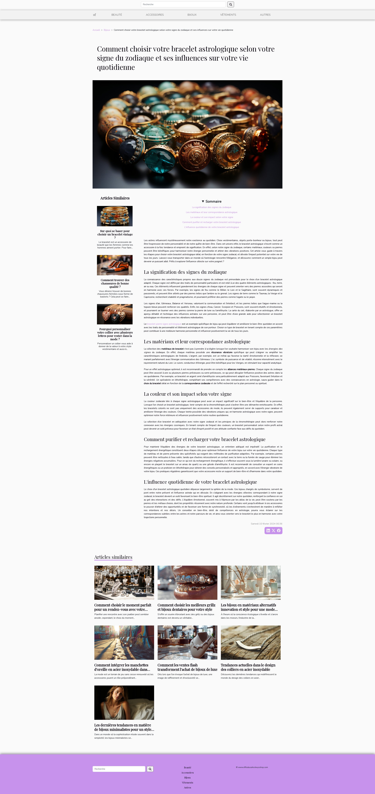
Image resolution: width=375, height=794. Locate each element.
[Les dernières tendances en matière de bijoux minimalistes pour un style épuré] (124, 702)
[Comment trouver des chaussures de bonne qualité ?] (115, 265)
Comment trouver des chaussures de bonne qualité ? (115, 283)
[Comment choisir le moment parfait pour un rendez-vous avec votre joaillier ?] (124, 582)
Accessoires (155, 15)
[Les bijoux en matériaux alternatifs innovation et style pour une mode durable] (251, 582)
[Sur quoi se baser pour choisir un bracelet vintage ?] (115, 216)
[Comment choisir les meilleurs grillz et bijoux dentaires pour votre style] (187, 582)
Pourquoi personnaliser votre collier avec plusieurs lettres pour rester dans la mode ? (115, 334)
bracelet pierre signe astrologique (164, 324)
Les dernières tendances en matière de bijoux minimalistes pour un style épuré (122, 729)
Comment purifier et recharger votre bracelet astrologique (211, 222)
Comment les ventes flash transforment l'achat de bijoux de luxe (187, 667)
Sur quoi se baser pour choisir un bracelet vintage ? (115, 234)
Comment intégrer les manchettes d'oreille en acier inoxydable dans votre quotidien (121, 669)
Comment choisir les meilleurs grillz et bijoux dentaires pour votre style (186, 607)
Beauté (116, 15)
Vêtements (228, 15)
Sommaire (213, 201)
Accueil (96, 30)
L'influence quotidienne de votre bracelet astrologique (211, 227)
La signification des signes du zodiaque (211, 207)
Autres (265, 15)
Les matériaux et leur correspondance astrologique (211, 212)
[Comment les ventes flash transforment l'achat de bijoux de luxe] (187, 642)
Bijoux (192, 15)
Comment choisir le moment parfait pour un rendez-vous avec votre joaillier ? (122, 609)
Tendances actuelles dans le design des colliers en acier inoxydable (248, 667)
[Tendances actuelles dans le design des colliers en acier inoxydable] (251, 642)
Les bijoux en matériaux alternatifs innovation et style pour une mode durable (248, 609)
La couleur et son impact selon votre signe (211, 217)
